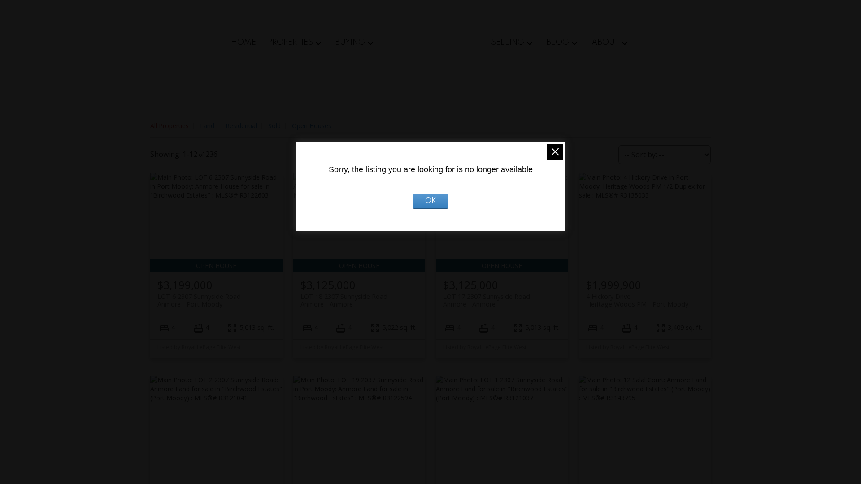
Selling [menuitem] (507, 43)
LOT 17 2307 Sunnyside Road (486, 300)
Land (207, 125)
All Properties (169, 125)
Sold (274, 125)
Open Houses (311, 125)
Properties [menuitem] (290, 43)
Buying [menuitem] (350, 43)
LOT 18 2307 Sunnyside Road (343, 300)
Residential (241, 125)
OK (430, 201)
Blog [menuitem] (557, 43)
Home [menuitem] (243, 43)
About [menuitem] (605, 43)
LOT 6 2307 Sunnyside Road (199, 300)
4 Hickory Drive (637, 300)
